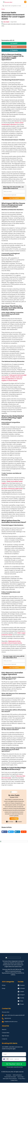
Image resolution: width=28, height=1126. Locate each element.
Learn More (14, 818)
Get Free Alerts (14, 198)
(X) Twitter (10, 821)
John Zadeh (6, 21)
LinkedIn (19, 821)
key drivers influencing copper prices (12, 488)
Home (3, 9)
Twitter (12, 831)
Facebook (5, 831)
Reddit (25, 831)
